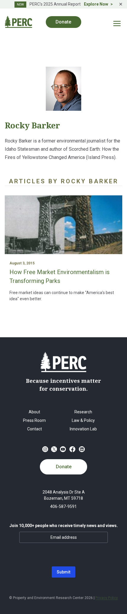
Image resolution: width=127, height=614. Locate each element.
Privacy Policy (106, 598)
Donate (63, 466)
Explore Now (96, 4)
